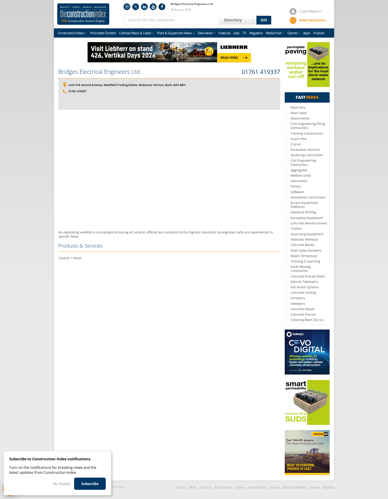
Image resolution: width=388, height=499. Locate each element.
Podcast (318, 33)
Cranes (296, 144)
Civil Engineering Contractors (303, 162)
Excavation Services (305, 149)
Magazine (255, 33)
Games (292, 33)
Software (297, 192)
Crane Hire (299, 139)
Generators (299, 181)
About (192, 487)
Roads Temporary (304, 256)
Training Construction (307, 133)
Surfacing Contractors (307, 155)
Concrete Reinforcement (309, 223)
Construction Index (83, 14)
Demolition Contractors (308, 197)
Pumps (296, 186)
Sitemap (314, 487)
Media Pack (274, 33)
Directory (328, 487)
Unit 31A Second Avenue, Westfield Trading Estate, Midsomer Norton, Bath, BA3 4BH (126, 85)
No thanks (62, 483)
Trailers (296, 228)
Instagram (126, 6)
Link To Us (205, 487)
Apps (306, 33)
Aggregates (299, 170)
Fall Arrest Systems (305, 287)
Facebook (162, 6)
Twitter (135, 6)
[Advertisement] (169, 170)
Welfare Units (301, 175)
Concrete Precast (303, 314)
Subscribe (90, 483)
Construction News (71, 33)
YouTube (153, 6)
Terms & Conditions (294, 487)
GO (264, 20)
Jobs (236, 33)
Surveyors (298, 298)
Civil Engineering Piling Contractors (308, 126)
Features (224, 33)
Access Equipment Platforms (304, 205)
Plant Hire (298, 107)
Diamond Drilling (303, 212)
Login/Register (311, 11)
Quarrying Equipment (307, 234)
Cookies (240, 487)
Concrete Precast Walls (308, 276)
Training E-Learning (305, 261)
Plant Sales (299, 113)
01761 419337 (261, 72)
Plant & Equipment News (174, 33)
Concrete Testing (303, 292)
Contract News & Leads (135, 33)
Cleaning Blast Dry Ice (307, 320)
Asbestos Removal (304, 239)
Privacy (274, 487)
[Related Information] (169, 61)
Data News (205, 33)
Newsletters (313, 20)
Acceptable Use (257, 487)
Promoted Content (103, 33)
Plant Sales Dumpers (306, 250)
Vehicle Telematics (304, 282)
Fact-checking (223, 487)
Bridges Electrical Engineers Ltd (99, 72)
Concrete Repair (303, 309)
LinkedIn (144, 6)
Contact (181, 487)
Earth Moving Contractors (301, 268)
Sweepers (298, 303)
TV (244, 33)
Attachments (300, 118)
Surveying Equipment (307, 218)
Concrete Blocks (302, 245)
